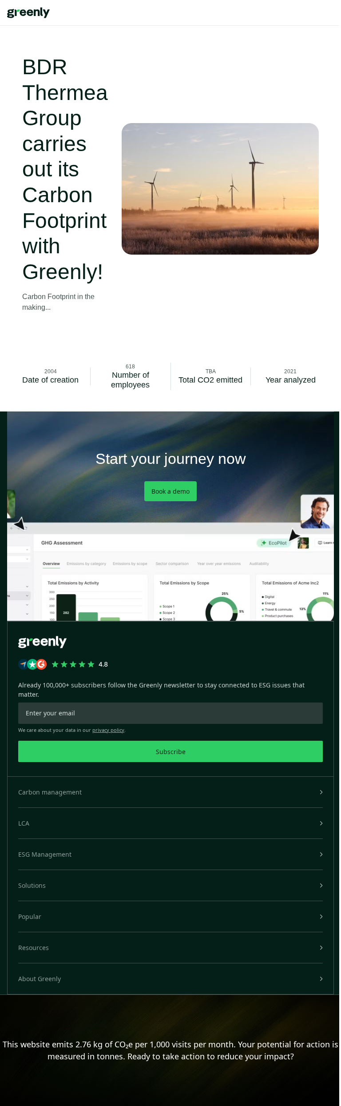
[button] (170, 792)
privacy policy (108, 730)
